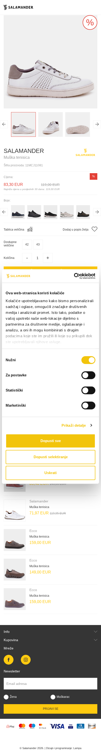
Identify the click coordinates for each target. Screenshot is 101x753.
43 (38, 244)
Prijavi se (50, 709)
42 (27, 244)
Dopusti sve (50, 441)
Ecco (33, 531)
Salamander (24, 151)
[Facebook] (8, 660)
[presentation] (4, 124)
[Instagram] (26, 660)
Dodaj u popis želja (76, 229)
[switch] (88, 375)
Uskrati (50, 473)
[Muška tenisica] (14, 510)
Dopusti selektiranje (51, 457)
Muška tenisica (39, 507)
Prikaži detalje (74, 425)
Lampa (77, 748)
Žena (13, 697)
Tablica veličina (14, 229)
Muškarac (63, 697)
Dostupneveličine (10, 243)
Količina (9, 258)
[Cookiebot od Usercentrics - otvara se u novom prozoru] (73, 276)
